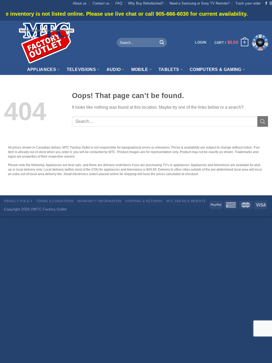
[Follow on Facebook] (266, 3)
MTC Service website (186, 201)
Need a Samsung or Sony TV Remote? (199, 3)
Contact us (101, 3)
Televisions (81, 69)
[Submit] (161, 42)
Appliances (41, 69)
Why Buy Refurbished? (145, 3)
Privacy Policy (18, 201)
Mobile (139, 69)
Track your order (248, 3)
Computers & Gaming (215, 69)
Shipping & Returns (144, 201)
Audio (114, 69)
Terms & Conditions (55, 201)
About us (80, 3)
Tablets (169, 69)
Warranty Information (99, 201)
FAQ (118, 3)
